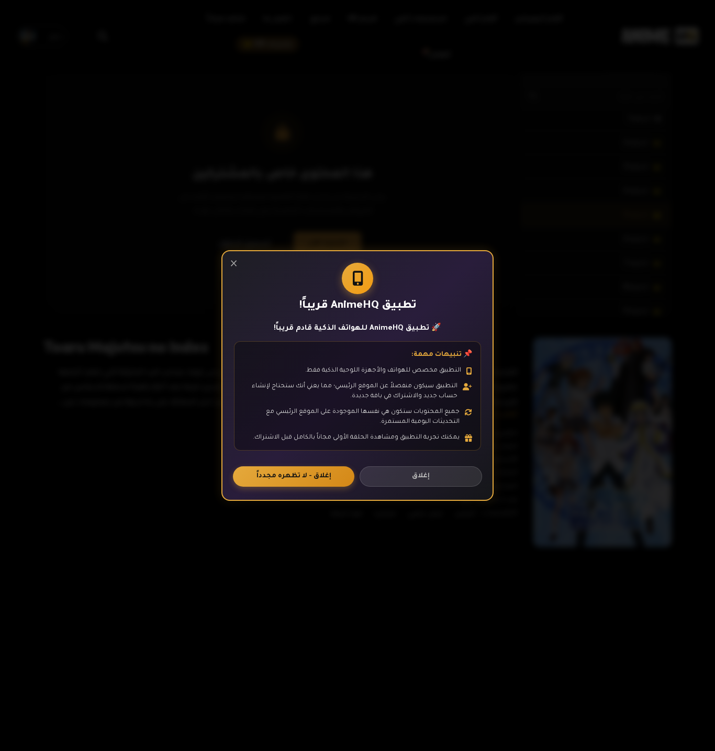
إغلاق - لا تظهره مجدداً (293, 476)
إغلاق (421, 476)
